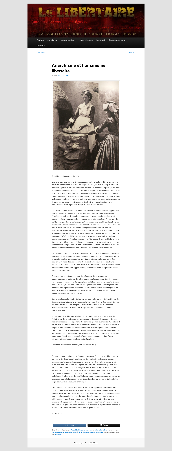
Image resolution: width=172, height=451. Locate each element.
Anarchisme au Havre (68, 40)
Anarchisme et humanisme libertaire (64, 432)
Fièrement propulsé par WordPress (86, 443)
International (100, 40)
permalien (58, 434)
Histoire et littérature (86, 40)
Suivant (132, 53)
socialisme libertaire (96, 432)
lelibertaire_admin (101, 430)
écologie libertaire (83, 432)
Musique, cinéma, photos (117, 40)
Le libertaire (41, 45)
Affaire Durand (52, 40)
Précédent (40, 53)
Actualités (40, 40)
